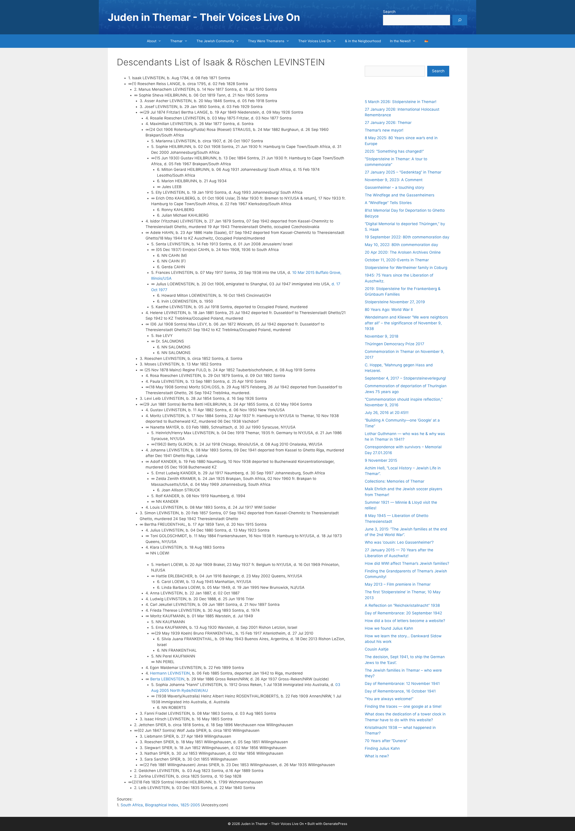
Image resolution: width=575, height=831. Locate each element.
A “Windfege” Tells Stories (388, 202)
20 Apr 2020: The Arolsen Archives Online (403, 252)
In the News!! (400, 41)
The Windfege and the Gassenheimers (399, 195)
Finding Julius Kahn (382, 748)
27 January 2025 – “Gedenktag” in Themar (403, 172)
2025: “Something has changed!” (394, 151)
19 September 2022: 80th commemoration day (407, 237)
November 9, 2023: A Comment (393, 180)
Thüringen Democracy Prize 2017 (394, 344)
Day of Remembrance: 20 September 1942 (403, 613)
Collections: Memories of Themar (394, 481)
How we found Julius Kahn (389, 628)
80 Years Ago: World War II (389, 309)
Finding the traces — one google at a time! (403, 706)
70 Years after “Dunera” (386, 741)
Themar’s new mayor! (384, 130)
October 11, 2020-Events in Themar (397, 260)
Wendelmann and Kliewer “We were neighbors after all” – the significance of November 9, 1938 (406, 323)
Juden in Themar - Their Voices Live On (204, 17)
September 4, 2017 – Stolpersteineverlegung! (405, 378)
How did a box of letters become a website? (405, 620)
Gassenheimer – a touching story (394, 187)
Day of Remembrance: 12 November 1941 (402, 683)
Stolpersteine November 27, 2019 (395, 302)
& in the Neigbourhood (363, 41)
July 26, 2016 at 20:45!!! (387, 412)
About (151, 41)
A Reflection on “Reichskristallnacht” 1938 (402, 605)
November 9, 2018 (381, 336)
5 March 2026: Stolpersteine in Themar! (400, 101)
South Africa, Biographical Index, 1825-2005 (160, 805)
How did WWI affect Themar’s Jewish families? (407, 563)
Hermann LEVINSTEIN (170, 673)
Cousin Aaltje (377, 649)
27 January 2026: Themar (388, 122)
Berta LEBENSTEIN (167, 679)
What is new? (377, 756)
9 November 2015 (381, 460)
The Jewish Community (215, 41)
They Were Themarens (266, 41)
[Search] (459, 20)
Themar (176, 41)
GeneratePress (335, 824)
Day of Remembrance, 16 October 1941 (400, 691)
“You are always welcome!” (389, 699)
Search (389, 11)
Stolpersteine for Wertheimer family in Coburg (406, 267)
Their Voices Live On (314, 41)
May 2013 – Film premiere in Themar (398, 584)
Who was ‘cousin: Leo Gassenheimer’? (399, 542)
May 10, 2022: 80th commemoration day (401, 244)
